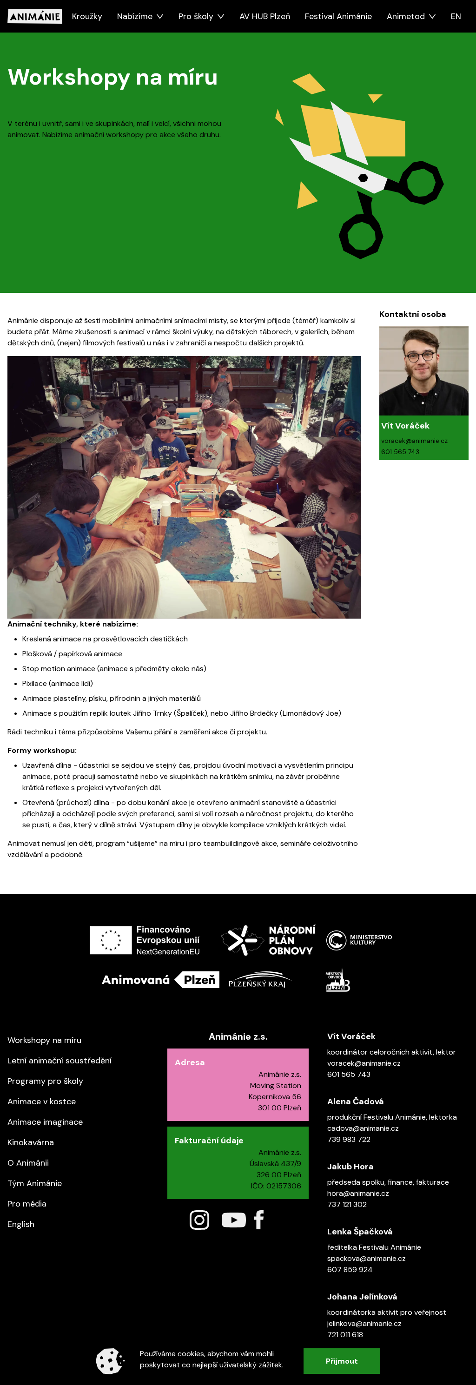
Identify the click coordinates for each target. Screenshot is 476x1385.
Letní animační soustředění (59, 1060)
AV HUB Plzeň (264, 16)
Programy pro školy (45, 1081)
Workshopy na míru (44, 1040)
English (20, 1224)
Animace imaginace (45, 1122)
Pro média (26, 1203)
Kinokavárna (30, 1142)
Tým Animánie (34, 1183)
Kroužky (87, 16)
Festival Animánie (338, 16)
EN (456, 16)
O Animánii (28, 1162)
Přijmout (342, 1361)
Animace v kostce (41, 1101)
